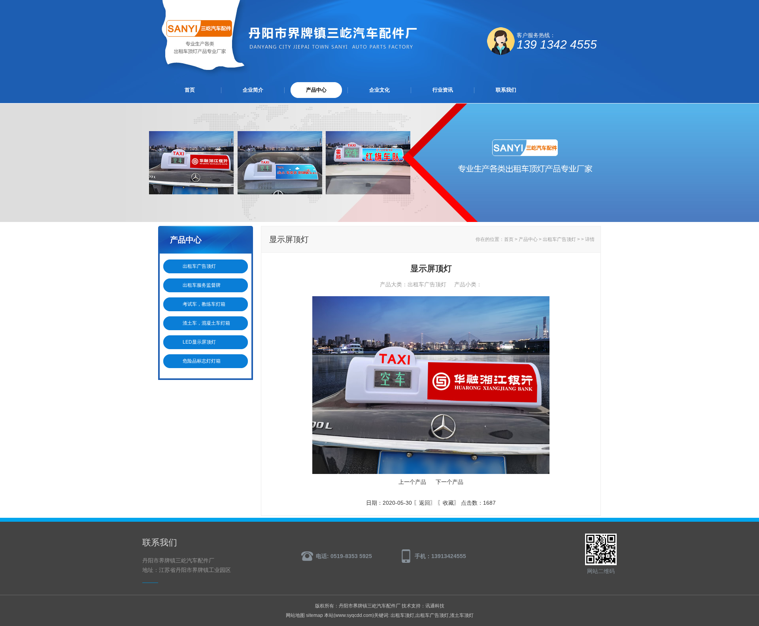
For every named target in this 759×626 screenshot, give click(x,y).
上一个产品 (412, 482)
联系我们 (506, 90)
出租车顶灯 (402, 615)
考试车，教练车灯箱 (204, 304)
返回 (424, 503)
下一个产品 (449, 482)
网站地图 (295, 615)
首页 (190, 90)
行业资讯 (442, 90)
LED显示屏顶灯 (199, 342)
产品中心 (316, 90)
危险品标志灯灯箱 (202, 361)
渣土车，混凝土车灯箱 (206, 323)
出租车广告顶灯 (199, 266)
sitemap (314, 615)
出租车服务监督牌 (202, 285)
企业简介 (253, 90)
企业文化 (379, 90)
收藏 (448, 503)
